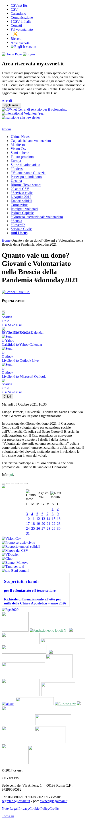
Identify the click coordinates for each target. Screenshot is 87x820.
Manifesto (18, 145)
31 (28, 533)
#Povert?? (18, 225)
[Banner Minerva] (15, 562)
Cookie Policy (39, 808)
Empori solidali (21, 201)
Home (6, 240)
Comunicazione (22, 17)
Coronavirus (19, 205)
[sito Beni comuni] (15, 570)
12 (38, 519)
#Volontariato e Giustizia (28, 173)
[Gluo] (7, 558)
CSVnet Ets (19, 5)
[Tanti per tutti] (13, 566)
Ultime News (20, 137)
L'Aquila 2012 (21, 197)
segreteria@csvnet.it (16, 801)
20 (43, 523)
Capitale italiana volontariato (31, 141)
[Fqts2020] (10, 610)
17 (28, 523)
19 (38, 523)
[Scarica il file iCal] (16, 291)
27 (43, 528)
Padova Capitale (22, 213)
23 (58, 523)
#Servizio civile (22, 193)
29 (53, 528)
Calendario (18, 13)
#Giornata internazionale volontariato (37, 217)
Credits (54, 808)
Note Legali (10, 808)
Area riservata (20, 42)
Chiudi (8, 396)
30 (58, 528)
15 (53, 519)
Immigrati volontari (24, 209)
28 (48, 528)
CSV (14, 9)
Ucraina (16, 181)
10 (28, 519)
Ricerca (16, 38)
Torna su (8, 816)
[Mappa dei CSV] (15, 550)
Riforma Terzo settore (26, 185)
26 (38, 528)
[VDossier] (10, 554)
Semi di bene (20, 153)
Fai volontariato (22, 29)
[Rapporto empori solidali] (21, 546)
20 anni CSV (20, 189)
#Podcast (17, 169)
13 (43, 519)
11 (33, 519)
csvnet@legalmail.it (53, 801)
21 (48, 523)
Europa (16, 161)
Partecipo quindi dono (26, 177)
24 (28, 528)
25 (33, 528)
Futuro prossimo (22, 157)
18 (33, 523)
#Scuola (16, 221)
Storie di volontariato (25, 165)
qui (10, 475)
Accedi (7, 101)
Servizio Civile (21, 229)
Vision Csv (18, 149)
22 (53, 523)
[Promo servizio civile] (18, 542)
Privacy (24, 808)
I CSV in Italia (21, 21)
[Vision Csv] (11, 538)
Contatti (16, 25)
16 (58, 519)
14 (48, 519)
